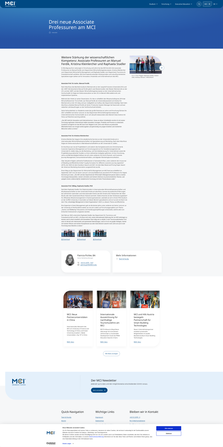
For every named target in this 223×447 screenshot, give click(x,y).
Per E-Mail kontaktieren (137, 421)
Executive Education (182, 4)
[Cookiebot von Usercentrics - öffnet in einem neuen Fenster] (51, 443)
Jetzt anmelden (98, 390)
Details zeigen (67, 443)
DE (214, 4)
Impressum (99, 417)
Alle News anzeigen (111, 354)
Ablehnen (169, 433)
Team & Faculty (124, 259)
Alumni (63, 421)
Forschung (165, 4)
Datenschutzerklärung (96, 436)
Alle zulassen (169, 428)
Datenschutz (99, 421)
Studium (152, 4)
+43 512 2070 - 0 (135, 417)
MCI (205, 4)
